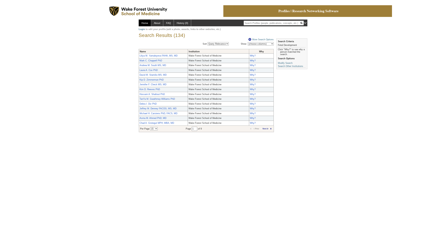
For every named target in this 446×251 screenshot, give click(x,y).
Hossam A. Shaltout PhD (152, 94)
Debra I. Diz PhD (148, 103)
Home (144, 23)
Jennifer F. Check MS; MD (153, 84)
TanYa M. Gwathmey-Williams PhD (157, 99)
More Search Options (263, 39)
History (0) (182, 23)
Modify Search (285, 63)
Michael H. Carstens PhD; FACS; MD (158, 113)
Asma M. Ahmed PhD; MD (153, 118)
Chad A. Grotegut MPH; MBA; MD (157, 123)
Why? (253, 55)
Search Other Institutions (290, 66)
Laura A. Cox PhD (149, 70)
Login (142, 29)
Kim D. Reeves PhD (150, 89)
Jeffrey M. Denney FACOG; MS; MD (158, 108)
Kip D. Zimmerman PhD (152, 79)
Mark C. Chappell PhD (151, 60)
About (157, 23)
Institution (194, 51)
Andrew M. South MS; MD (153, 65)
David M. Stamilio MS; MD (153, 75)
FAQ (168, 23)
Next (265, 129)
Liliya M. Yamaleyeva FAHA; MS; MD (159, 55)
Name (143, 51)
